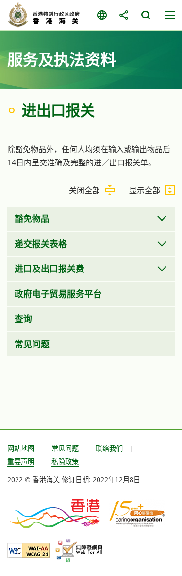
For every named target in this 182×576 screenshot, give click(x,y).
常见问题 (32, 344)
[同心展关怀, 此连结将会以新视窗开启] (137, 513)
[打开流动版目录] (170, 15)
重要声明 (20, 461)
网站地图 (20, 448)
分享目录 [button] (123, 15)
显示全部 (144, 190)
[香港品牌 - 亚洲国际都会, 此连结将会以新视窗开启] (55, 512)
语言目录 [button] (101, 15)
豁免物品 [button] (32, 218)
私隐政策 (65, 461)
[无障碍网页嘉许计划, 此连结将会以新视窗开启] (79, 551)
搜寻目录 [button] (145, 15)
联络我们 (109, 448)
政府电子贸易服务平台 (58, 294)
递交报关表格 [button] (41, 244)
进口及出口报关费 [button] (49, 268)
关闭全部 (84, 190)
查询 (23, 318)
